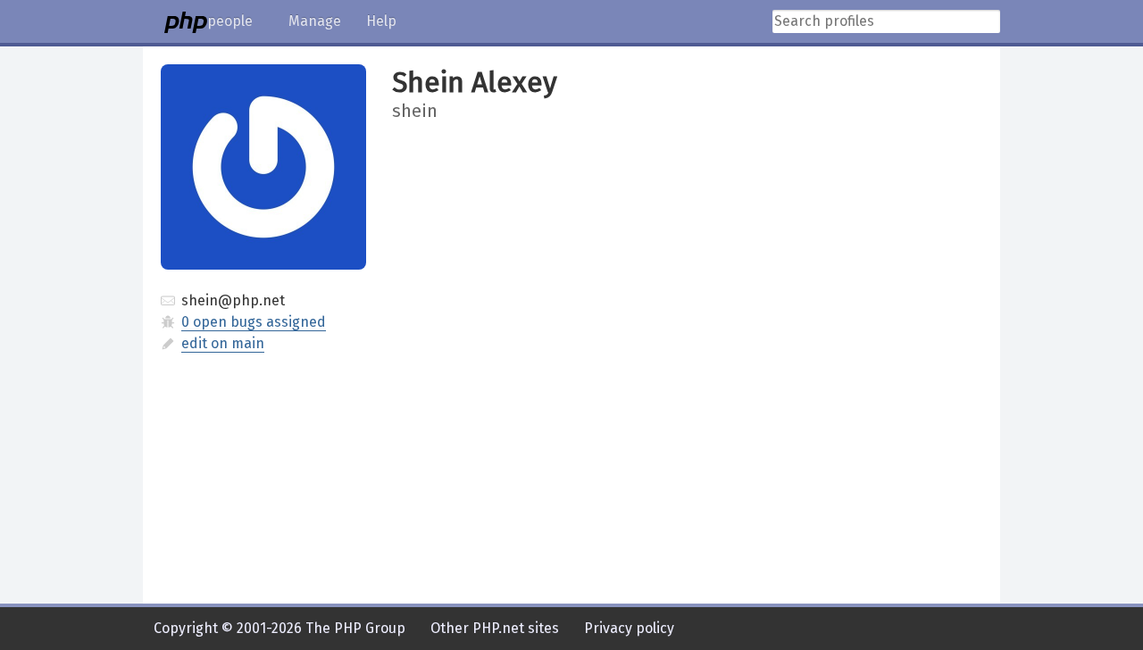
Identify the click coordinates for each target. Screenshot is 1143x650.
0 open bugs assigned (253, 321)
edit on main (222, 343)
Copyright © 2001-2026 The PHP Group (279, 628)
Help (381, 20)
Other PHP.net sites (494, 628)
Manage (314, 20)
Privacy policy (629, 628)
